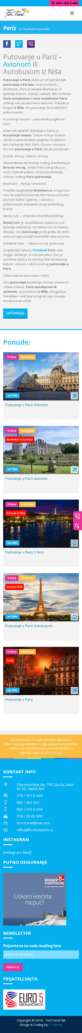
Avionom (17, 64)
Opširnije (15, 313)
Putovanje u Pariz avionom (26, 478)
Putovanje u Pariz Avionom (26, 405)
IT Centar (55, 1024)
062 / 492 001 (28, 802)
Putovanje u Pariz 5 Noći (24, 552)
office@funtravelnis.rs (35, 829)
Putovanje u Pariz (19, 699)
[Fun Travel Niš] (17, 12)
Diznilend (40, 250)
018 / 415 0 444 (29, 795)
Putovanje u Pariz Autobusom (28, 626)
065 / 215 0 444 (29, 809)
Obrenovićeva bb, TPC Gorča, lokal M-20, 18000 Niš (45, 786)
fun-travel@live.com (33, 822)
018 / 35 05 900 (29, 816)
